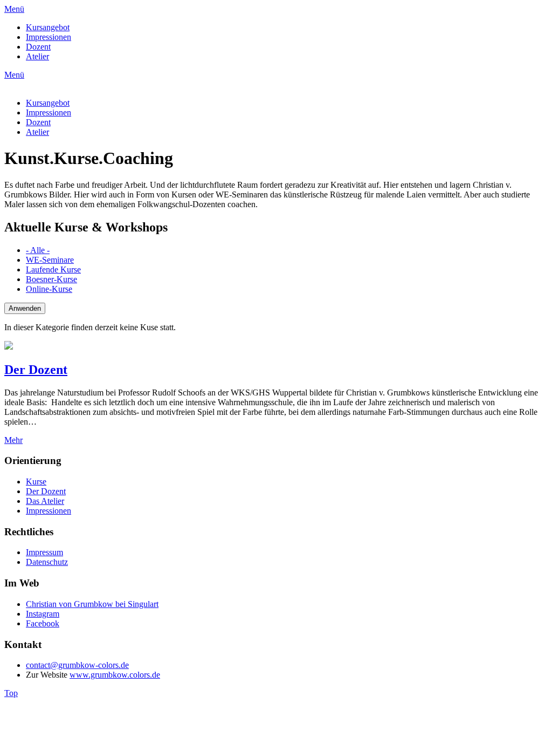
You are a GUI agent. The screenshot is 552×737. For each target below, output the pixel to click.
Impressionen (48, 37)
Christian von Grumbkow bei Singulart (92, 604)
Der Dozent (35, 370)
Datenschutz (47, 562)
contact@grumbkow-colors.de (77, 665)
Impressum (44, 552)
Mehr (13, 440)
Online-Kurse (49, 289)
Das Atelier (45, 501)
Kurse (36, 481)
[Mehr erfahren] (8, 346)
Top (11, 693)
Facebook (42, 623)
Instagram (42, 613)
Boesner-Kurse (51, 279)
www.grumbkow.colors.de (115, 674)
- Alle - (38, 250)
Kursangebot (48, 27)
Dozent (38, 46)
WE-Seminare (50, 259)
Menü (14, 8)
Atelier (37, 56)
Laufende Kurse (53, 269)
